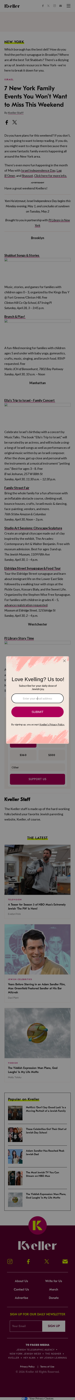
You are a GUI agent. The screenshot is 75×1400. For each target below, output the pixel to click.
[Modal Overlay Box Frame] (37, 700)
